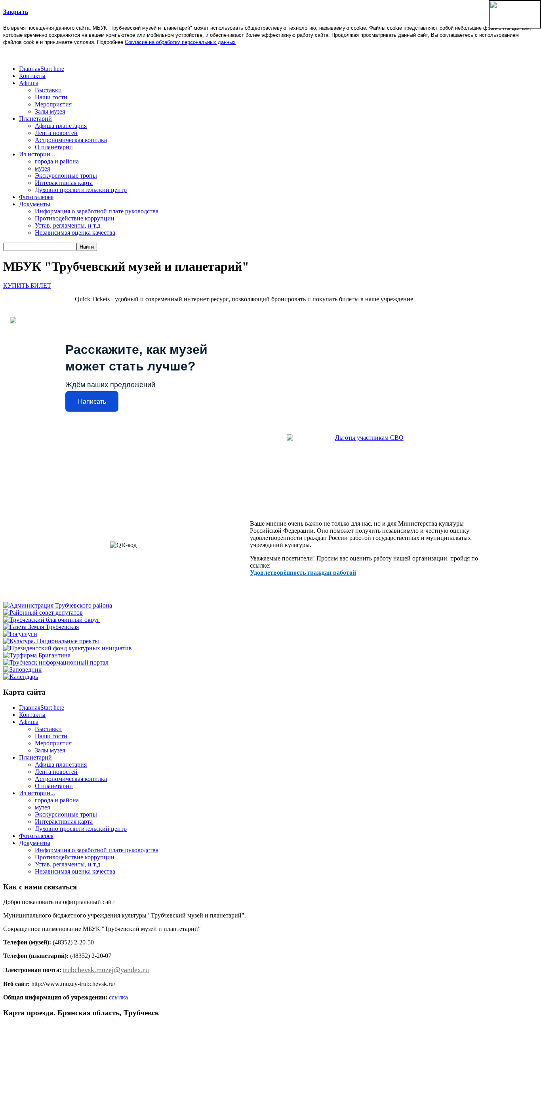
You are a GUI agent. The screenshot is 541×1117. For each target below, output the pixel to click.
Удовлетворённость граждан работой (303, 572)
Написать (92, 401)
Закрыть (15, 11)
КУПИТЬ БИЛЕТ (27, 285)
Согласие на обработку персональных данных (180, 42)
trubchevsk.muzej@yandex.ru (106, 970)
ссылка (118, 997)
